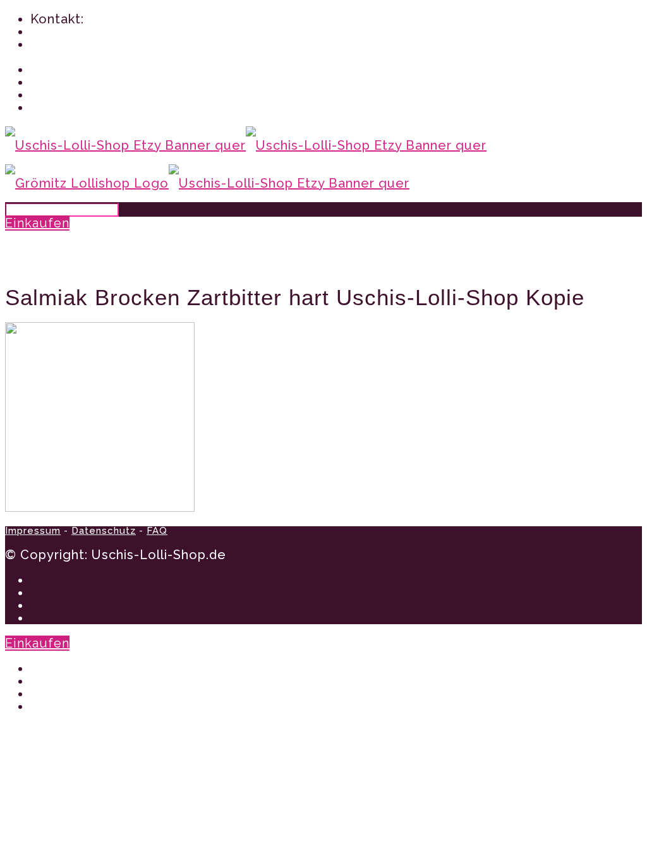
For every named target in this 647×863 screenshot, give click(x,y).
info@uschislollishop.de (106, 44)
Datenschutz (103, 530)
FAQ (157, 530)
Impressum (33, 530)
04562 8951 (66, 31)
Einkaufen (37, 223)
